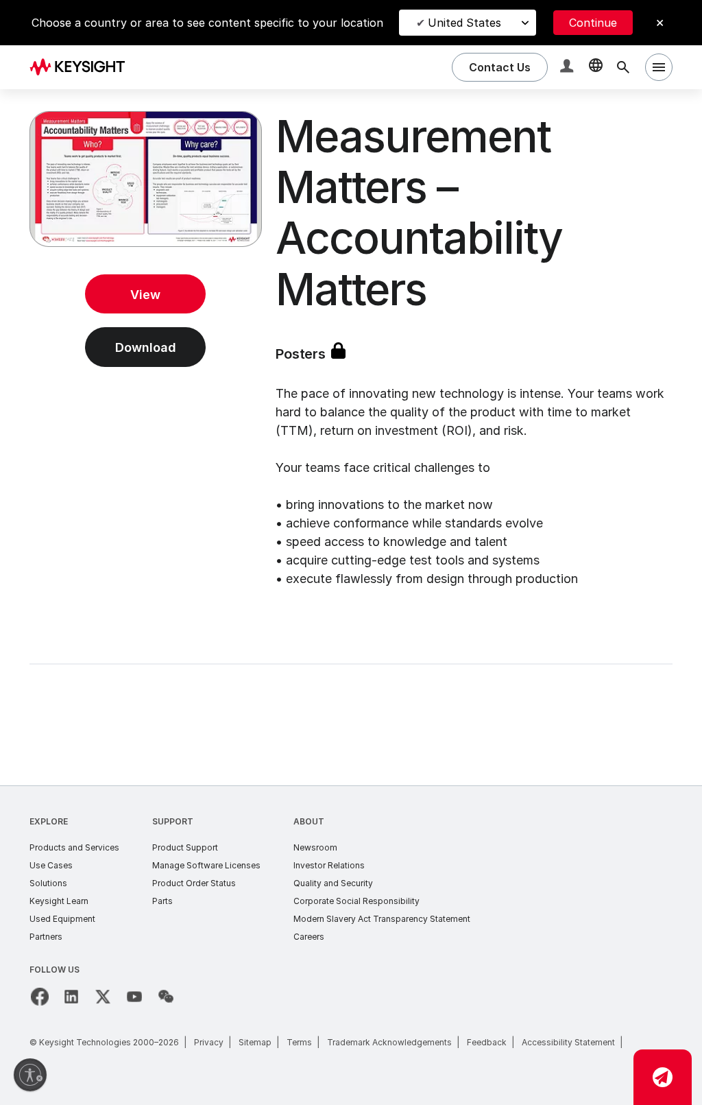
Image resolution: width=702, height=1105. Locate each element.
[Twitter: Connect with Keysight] (103, 996)
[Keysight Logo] (82, 67)
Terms (299, 1042)
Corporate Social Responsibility (356, 901)
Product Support (185, 847)
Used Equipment (62, 919)
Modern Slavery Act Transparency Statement (381, 919)
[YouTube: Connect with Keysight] (134, 996)
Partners (45, 936)
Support (172, 821)
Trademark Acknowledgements (389, 1042)
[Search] (623, 67)
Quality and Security (333, 883)
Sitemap (255, 1042)
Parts (162, 901)
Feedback (487, 1042)
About (308, 821)
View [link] (145, 294)
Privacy (208, 1042)
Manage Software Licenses (206, 865)
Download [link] (145, 347)
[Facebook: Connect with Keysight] (39, 996)
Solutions (48, 883)
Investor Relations (329, 865)
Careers (308, 936)
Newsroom (315, 847)
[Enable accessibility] (30, 1074)
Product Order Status (194, 883)
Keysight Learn (58, 901)
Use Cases (51, 865)
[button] (568, 67)
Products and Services (74, 847)
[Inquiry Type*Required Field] (662, 1077)
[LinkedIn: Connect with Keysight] (71, 996)
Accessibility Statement (568, 1042)
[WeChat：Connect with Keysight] (166, 996)
